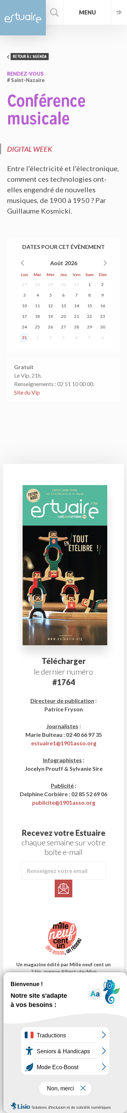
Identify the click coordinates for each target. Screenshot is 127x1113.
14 (76, 305)
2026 (71, 263)
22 (89, 316)
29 (50, 284)
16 (102, 305)
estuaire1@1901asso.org (63, 743)
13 (63, 305)
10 (24, 305)
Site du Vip (27, 392)
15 (89, 305)
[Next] (105, 263)
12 (50, 305)
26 (50, 327)
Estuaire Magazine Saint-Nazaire (23, 17)
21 (76, 316)
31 (76, 284)
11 (37, 305)
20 (63, 316)
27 (24, 284)
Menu (87, 12)
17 (24, 316)
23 (102, 316)
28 (37, 284)
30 (63, 284)
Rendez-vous (25, 74)
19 (50, 316)
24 (24, 327)
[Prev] (23, 263)
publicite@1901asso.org (63, 802)
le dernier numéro (63, 671)
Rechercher (55, 12)
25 (37, 327)
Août (56, 263)
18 (37, 316)
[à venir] (119, 12)
